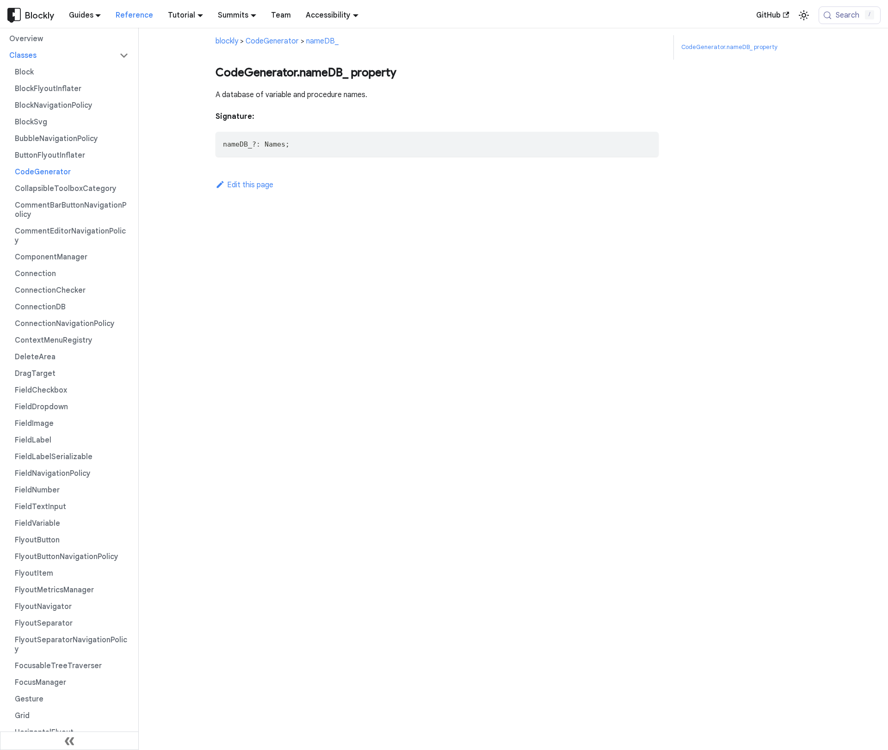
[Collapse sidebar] (69, 741)
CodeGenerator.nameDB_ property (729, 47)
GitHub (768, 15)
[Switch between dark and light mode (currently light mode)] (803, 15)
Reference (134, 15)
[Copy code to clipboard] (647, 143)
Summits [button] (233, 15)
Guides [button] (81, 15)
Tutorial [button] (181, 15)
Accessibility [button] (328, 15)
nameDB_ (322, 41)
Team (281, 15)
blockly (227, 41)
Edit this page (250, 185)
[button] (69, 55)
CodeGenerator (272, 41)
